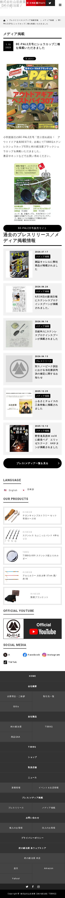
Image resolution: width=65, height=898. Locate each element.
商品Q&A (15, 737)
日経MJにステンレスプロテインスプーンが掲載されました (46, 335)
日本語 (30, 489)
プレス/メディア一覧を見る (32, 463)
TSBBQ (26, 552)
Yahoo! (16, 878)
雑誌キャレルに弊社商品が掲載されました (46, 265)
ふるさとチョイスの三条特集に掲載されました (46, 405)
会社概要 (32, 686)
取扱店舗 (32, 767)
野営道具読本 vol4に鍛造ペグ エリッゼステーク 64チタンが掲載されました (47, 441)
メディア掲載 (48, 20)
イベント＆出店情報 (49, 787)
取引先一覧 (48, 696)
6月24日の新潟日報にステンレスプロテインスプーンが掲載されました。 (46, 302)
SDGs (16, 706)
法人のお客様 (48, 828)
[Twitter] (49, 2)
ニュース (32, 777)
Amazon (48, 868)
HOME (32, 676)
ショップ (32, 757)
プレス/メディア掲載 (32, 798)
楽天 (16, 868)
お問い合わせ (32, 818)
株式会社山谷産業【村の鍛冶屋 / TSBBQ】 (38, 894)
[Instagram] (38, 886)
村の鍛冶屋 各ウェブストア (32, 848)
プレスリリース (16, 808)
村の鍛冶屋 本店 (32, 858)
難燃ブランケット (39, 597)
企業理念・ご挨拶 (16, 696)
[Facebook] (32, 886)
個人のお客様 (16, 828)
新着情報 (16, 787)
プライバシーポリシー (32, 838)
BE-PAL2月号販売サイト (32, 228)
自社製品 (32, 716)
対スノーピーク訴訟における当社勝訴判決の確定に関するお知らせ (46, 372)
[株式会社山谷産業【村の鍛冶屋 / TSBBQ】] (13, 5)
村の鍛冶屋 (27, 512)
